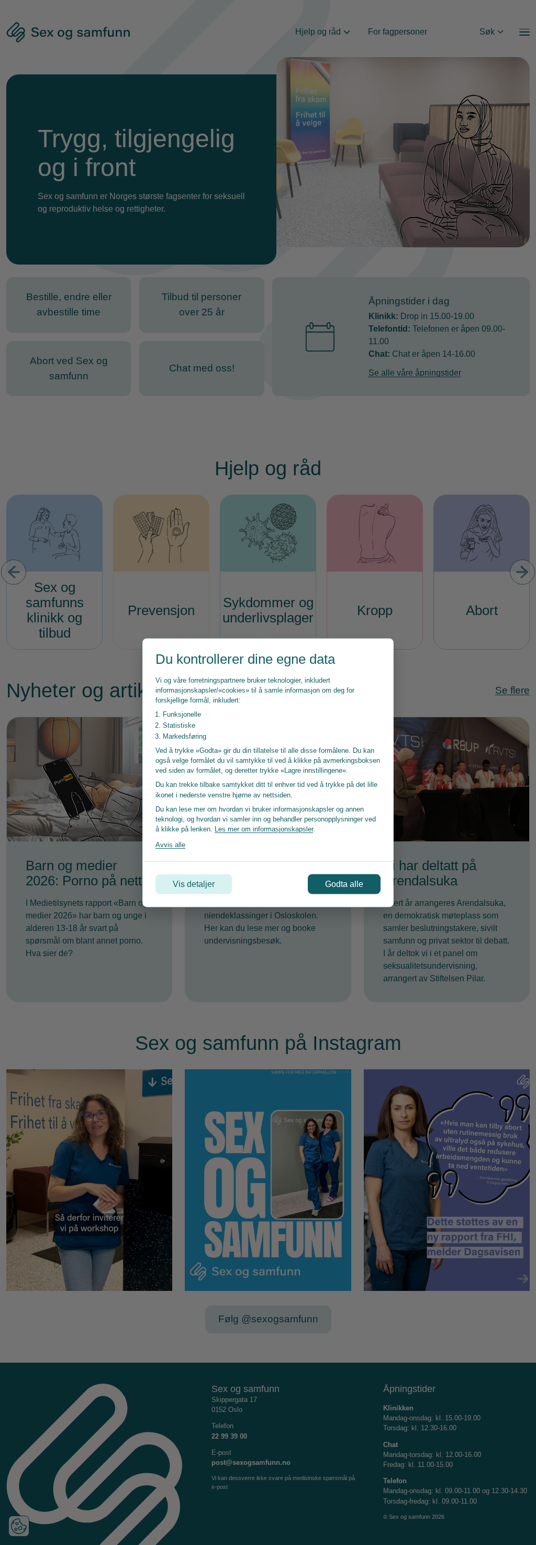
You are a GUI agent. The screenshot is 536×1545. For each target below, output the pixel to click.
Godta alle (344, 883)
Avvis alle (170, 845)
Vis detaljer (194, 883)
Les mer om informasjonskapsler (264, 829)
